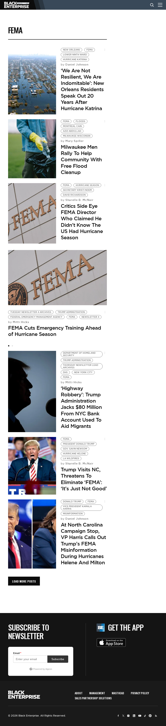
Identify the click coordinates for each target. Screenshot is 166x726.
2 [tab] (12, 345)
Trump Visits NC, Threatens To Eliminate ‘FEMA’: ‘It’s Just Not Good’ (84, 479)
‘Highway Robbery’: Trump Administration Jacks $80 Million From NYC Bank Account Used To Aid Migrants (81, 407)
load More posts (24, 581)
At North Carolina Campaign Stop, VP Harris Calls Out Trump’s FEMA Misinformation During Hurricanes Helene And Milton (83, 543)
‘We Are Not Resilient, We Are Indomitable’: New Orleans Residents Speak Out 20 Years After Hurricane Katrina (82, 89)
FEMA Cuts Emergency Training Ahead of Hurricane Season (54, 331)
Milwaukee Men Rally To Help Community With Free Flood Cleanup (81, 159)
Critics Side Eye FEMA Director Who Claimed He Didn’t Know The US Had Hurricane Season (82, 222)
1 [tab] (8, 345)
